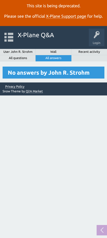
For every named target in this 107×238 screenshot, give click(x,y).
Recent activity (89, 51)
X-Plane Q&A (36, 34)
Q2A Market (34, 91)
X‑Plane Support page (66, 16)
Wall (53, 51)
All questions (18, 58)
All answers (53, 58)
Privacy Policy (14, 86)
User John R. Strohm (17, 51)
